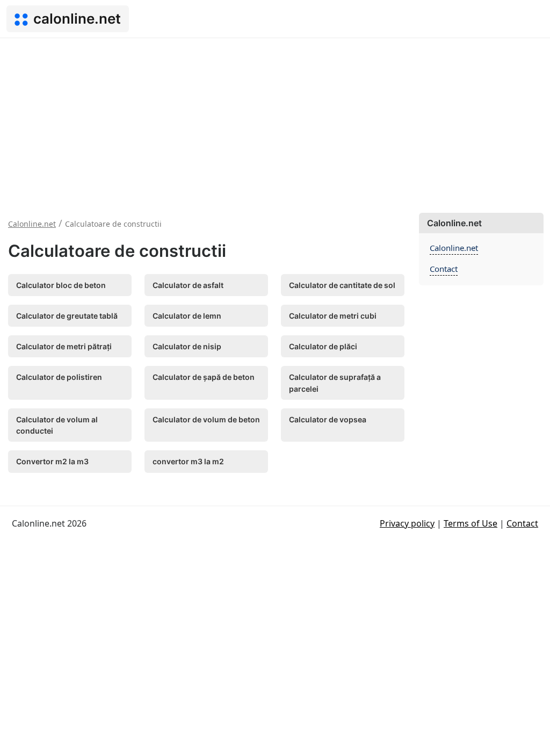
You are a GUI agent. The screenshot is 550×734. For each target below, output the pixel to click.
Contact (444, 268)
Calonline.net (454, 247)
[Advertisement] (275, 119)
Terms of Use (470, 523)
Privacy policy (407, 523)
